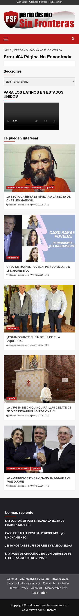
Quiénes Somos (38, 2)
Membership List (56, 588)
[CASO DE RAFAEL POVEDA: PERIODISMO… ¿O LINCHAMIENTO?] (39, 238)
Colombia (49, 583)
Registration (55, 2)
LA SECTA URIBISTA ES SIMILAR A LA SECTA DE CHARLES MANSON (34, 523)
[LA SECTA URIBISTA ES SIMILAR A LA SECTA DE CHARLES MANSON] (39, 168)
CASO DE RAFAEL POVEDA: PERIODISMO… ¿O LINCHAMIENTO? (34, 535)
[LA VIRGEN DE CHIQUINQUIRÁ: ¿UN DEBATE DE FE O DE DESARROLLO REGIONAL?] (39, 379)
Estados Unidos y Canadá (23, 583)
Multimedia (37, 187)
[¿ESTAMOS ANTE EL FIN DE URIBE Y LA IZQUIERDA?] (39, 308)
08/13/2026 (38, 205)
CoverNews (29, 610)
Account (36, 588)
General (12, 578)
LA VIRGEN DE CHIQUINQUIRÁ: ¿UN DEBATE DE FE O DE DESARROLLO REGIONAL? (38, 556)
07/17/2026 (38, 416)
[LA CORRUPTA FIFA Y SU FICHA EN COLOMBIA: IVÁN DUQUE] (39, 449)
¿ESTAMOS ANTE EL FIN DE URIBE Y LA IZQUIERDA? (38, 545)
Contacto (22, 2)
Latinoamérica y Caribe (34, 578)
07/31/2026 (38, 275)
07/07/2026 (38, 486)
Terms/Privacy (19, 588)
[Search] (73, 39)
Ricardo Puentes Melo (18, 187)
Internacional (60, 578)
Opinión (49, 187)
